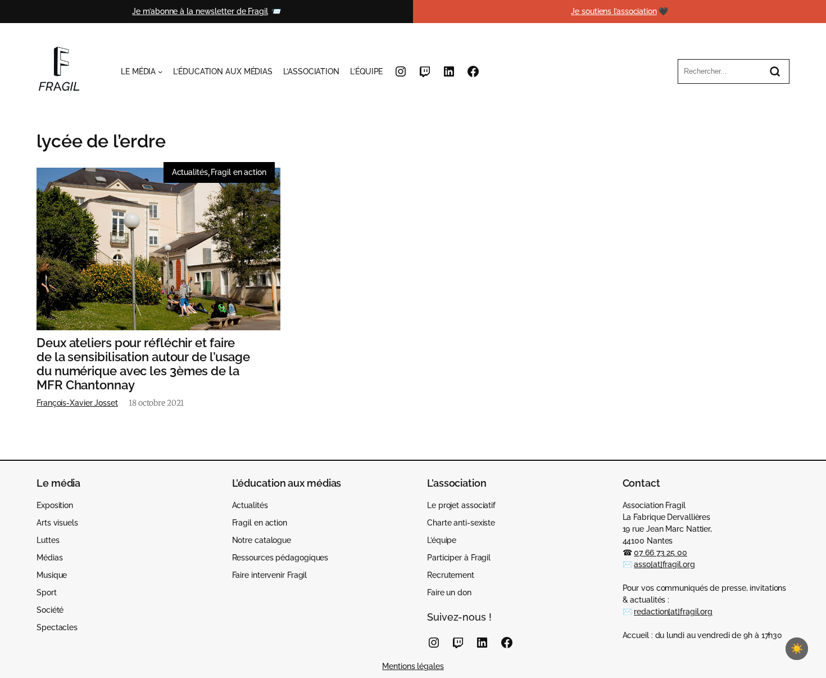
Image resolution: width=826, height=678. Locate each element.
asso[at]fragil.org (664, 564)
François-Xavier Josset (77, 402)
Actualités (190, 172)
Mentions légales (412, 666)
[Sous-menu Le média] (160, 71)
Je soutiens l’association (614, 11)
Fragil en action (238, 172)
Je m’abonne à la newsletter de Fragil (199, 11)
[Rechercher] (775, 71)
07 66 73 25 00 (660, 552)
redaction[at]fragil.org (673, 611)
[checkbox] (797, 648)
